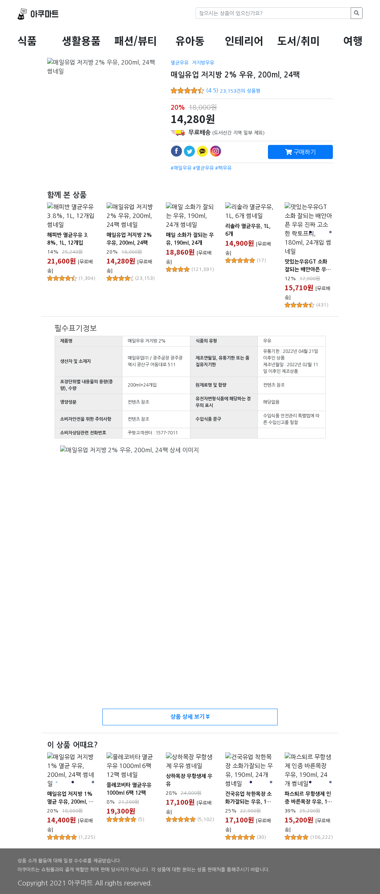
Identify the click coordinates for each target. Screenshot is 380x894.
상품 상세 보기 (188, 716)
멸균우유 (180, 62)
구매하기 (304, 152)
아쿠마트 (44, 14)
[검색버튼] (357, 13)
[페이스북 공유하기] (176, 151)
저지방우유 (203, 62)
